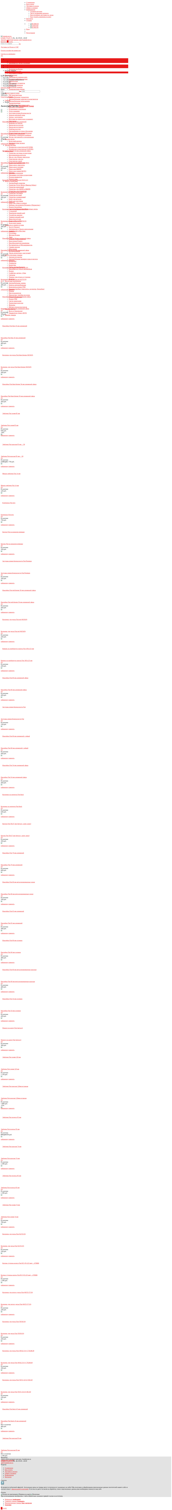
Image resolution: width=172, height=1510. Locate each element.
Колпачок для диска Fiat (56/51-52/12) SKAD (16, 1392)
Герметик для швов (16, 193)
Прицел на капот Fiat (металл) (11, 1040)
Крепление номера (15, 87)
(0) (2, 135)
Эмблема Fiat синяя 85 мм (9, 425)
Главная (7, 100)
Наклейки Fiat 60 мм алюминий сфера (14, 690)
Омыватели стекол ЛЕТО (18, 313)
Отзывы (29, 20)
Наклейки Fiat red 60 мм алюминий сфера (15, 250)
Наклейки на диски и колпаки (19, 63)
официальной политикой (19, 1489)
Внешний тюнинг (11, 75)
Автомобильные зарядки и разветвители (23, 99)
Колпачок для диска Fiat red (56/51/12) (13, 192)
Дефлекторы (13, 81)
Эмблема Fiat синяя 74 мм (9, 1217)
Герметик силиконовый (17, 197)
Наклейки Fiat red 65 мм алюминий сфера (15, 308)
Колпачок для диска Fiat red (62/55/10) (13, 279)
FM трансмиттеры (15, 95)
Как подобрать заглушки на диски (41, 15)
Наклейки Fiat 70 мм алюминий (11, 865)
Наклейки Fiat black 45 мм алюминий (13, 1421)
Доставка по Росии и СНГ (10, 47)
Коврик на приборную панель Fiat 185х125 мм (16, 660)
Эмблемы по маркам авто (18, 77)
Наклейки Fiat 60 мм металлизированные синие (17, 894)
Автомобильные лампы (17, 283)
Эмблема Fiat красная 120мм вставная (13, 1098)
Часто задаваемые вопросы (39, 13)
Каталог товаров (10, 65)
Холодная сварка (15, 223)
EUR (36, 27)
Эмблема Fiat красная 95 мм (10, 1450)
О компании (30, 2)
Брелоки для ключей (16, 107)
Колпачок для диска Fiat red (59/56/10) (13, 221)
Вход (28, 29)
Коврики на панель (9, 84)
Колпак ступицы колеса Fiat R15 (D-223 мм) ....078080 (19, 1275)
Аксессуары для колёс (13, 59)
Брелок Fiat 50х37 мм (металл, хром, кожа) (15, 835)
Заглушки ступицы (15, 73)
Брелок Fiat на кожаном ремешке (12, 544)
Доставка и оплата (32, 6)
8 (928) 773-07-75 (6, 38)
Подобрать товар (26, 106)
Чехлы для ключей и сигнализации (21, 137)
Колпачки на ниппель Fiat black (11, 806)
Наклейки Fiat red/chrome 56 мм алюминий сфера (17, 602)
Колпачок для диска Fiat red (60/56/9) (13, 631)
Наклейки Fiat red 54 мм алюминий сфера (15, 163)
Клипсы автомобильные (17, 285)
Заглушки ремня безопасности (13, 80)
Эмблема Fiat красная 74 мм (10, 1158)
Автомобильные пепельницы (19, 101)
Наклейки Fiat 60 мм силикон (11, 952)
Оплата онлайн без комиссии (11, 50)
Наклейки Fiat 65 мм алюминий (11, 923)
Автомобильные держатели (19, 97)
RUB (37, 24)
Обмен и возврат (32, 8)
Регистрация (30, 33)
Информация (30, 9)
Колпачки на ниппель (16, 67)
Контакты (29, 18)
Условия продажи (36, 11)
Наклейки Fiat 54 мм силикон (11, 1011)
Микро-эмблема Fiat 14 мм (10, 485)
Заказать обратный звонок (10, 40)
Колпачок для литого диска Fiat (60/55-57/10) (16, 1304)
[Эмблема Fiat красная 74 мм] (11, 1146)
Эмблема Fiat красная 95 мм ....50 (12, 456)
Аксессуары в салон (12, 93)
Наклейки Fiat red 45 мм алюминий (13, 133)
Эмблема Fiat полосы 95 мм (10, 1129)
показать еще (5, 87)
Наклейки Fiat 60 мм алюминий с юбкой (14, 748)
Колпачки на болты (15, 69)
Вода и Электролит (15, 311)
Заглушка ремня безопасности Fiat (12, 719)
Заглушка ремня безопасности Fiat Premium (15, 573)
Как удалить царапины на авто (40, 17)
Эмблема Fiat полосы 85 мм (10, 1187)
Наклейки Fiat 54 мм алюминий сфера (14, 777)
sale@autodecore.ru (25, 40)
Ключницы (7, 82)
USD (36, 25)
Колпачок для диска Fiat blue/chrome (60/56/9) (16, 367)
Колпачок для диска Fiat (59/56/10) (12, 1333)
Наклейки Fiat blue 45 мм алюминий (13, 338)
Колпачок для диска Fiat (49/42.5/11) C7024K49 (17, 1363)
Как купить (30, 4)
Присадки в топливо (16, 167)
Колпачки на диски (15, 61)
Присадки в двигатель (17, 165)
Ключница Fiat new (7, 515)
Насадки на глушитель (17, 83)
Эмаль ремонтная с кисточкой (20, 253)
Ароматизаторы (14, 103)
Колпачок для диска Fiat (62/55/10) (12, 1246)
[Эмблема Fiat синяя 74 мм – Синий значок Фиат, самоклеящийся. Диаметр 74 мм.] (10, 1205)
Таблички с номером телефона (20, 135)
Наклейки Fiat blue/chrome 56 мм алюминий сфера (18, 396)
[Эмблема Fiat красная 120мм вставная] (14, 1086)
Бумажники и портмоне (17, 109)
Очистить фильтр (7, 97)
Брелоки (6, 78)
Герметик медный (15, 195)
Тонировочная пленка (17, 89)
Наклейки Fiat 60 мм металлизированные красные (18, 981)
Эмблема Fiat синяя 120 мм (10, 1069)
